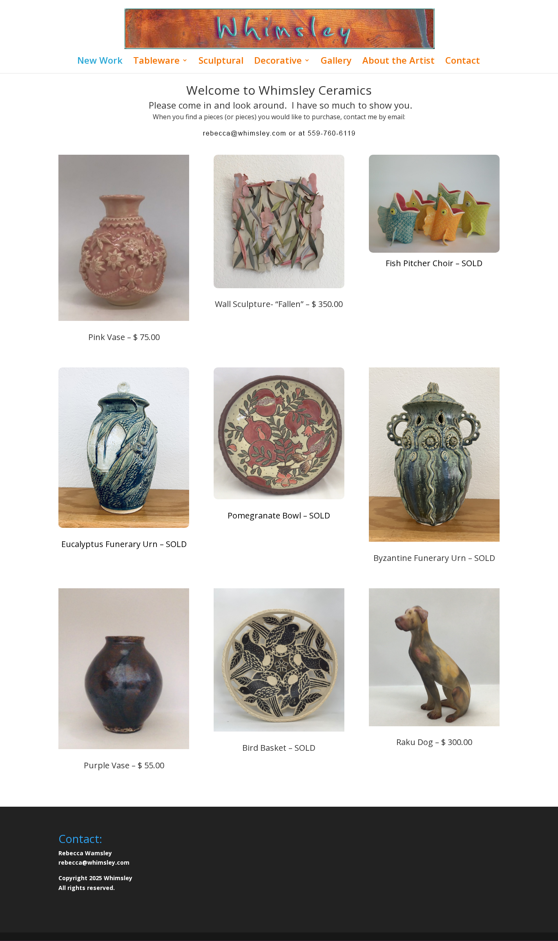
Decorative (278, 61)
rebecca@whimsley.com (93, 862)
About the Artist (398, 61)
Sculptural (221, 61)
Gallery (336, 61)
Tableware (156, 61)
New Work (100, 61)
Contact (462, 61)
